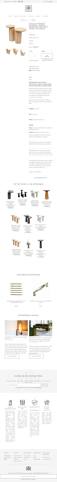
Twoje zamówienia (27, 455)
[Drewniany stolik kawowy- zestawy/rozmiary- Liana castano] (28, 244)
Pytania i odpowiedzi (18, 461)
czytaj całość (12, 356)
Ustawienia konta (27, 457)
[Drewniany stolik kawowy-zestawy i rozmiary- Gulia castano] (47, 195)
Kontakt (34, 457)
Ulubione (25, 459)
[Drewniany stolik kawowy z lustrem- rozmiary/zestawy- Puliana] (41, 244)
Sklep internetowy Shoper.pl (28, 479)
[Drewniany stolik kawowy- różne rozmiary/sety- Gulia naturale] (15, 219)
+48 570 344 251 (7, 457)
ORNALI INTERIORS (9, 441)
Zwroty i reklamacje (17, 455)
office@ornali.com (7, 455)
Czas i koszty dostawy (47, 459)
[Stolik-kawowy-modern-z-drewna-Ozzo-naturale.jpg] (8, 51)
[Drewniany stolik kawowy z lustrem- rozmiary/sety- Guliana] (28, 219)
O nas (34, 455)
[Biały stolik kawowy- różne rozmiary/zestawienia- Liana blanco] (41, 219)
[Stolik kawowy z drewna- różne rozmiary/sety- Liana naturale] (16, 244)
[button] (34, 70)
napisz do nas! (34, 154)
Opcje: (30, 51)
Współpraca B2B (36, 459)
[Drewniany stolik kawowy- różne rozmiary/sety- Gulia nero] (22, 194)
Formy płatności (46, 457)
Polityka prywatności (18, 457)
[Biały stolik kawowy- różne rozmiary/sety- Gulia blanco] (34, 194)
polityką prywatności (38, 387)
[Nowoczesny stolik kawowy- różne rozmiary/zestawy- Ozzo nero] (10, 195)
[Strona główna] (28, 8)
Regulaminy (16, 459)
